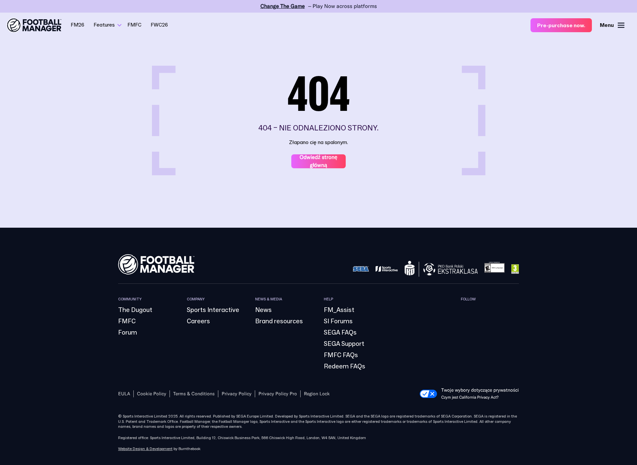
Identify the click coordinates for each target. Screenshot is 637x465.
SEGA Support (344, 344)
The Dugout (135, 310)
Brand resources (279, 321)
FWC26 (159, 25)
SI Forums (338, 321)
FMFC (134, 25)
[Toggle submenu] (119, 25)
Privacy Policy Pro (277, 394)
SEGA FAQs (340, 332)
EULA (124, 394)
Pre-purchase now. (561, 25)
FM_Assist (339, 310)
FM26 (77, 25)
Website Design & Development (145, 448)
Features (104, 25)
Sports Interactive (213, 310)
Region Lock (317, 394)
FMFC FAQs (341, 355)
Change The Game (282, 6)
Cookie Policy (151, 394)
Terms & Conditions (194, 394)
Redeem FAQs (344, 366)
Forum (127, 332)
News (263, 310)
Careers (198, 321)
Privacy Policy (236, 394)
